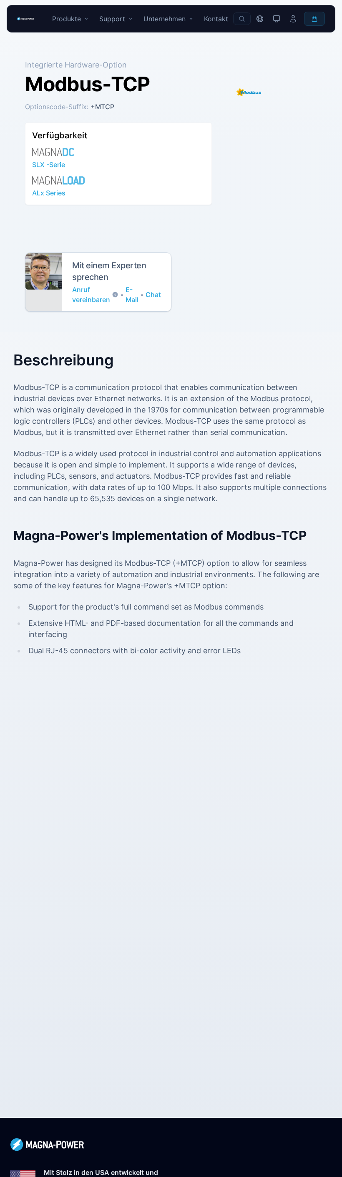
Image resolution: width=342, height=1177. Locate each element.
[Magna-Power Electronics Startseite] (171, 1144)
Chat (153, 294)
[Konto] (293, 18)
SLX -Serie (48, 164)
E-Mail (132, 294)
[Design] (276, 18)
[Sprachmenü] (259, 18)
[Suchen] (242, 18)
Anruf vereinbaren (91, 294)
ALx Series (48, 193)
